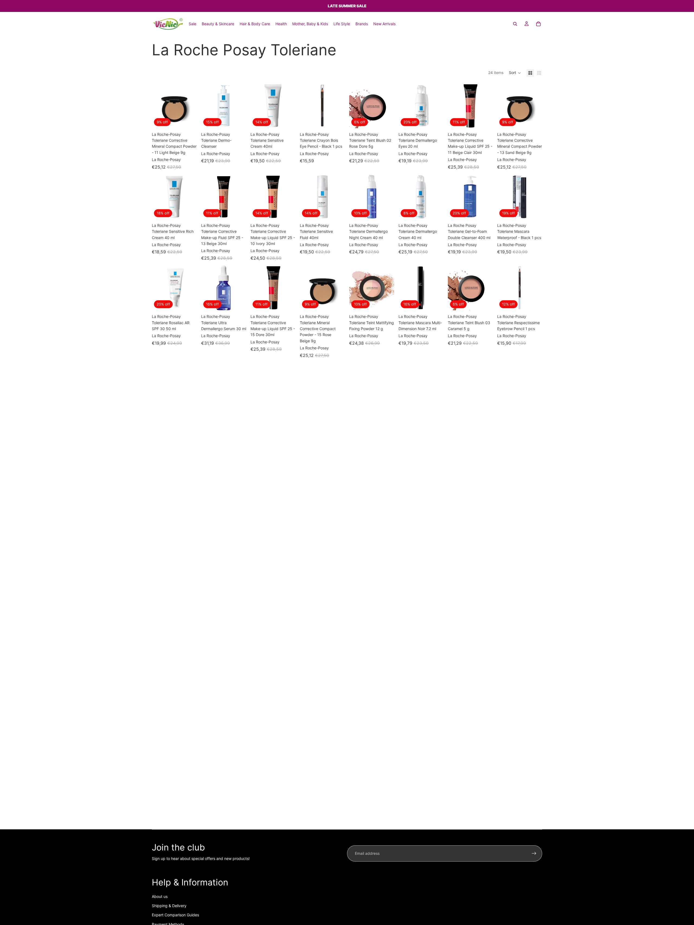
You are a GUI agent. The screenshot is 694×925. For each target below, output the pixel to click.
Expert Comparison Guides (175, 915)
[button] (515, 73)
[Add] (188, 120)
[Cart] (538, 24)
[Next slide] (487, 197)
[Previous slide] (454, 197)
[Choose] (238, 120)
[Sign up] (534, 853)
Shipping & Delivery (169, 905)
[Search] (515, 24)
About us (160, 896)
